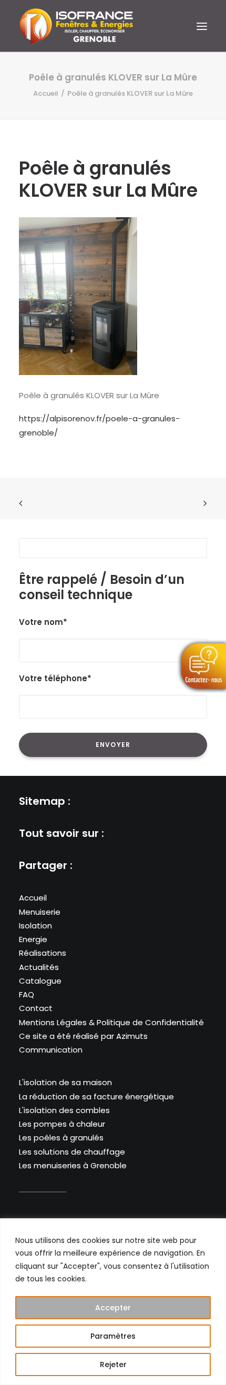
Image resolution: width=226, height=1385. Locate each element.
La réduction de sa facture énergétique (96, 1096)
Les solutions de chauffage (72, 1151)
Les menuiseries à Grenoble (73, 1165)
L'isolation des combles (64, 1110)
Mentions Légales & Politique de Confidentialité (111, 1022)
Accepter (113, 1307)
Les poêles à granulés (61, 1137)
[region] (113, 1301)
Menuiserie (39, 911)
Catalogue (40, 980)
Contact (36, 1008)
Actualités (39, 967)
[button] (202, 26)
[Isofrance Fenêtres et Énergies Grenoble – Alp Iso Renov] (76, 26)
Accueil (45, 93)
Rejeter (113, 1364)
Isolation (35, 925)
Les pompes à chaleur (62, 1123)
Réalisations (42, 952)
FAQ (26, 994)
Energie (33, 939)
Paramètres (113, 1336)
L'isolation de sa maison (65, 1082)
